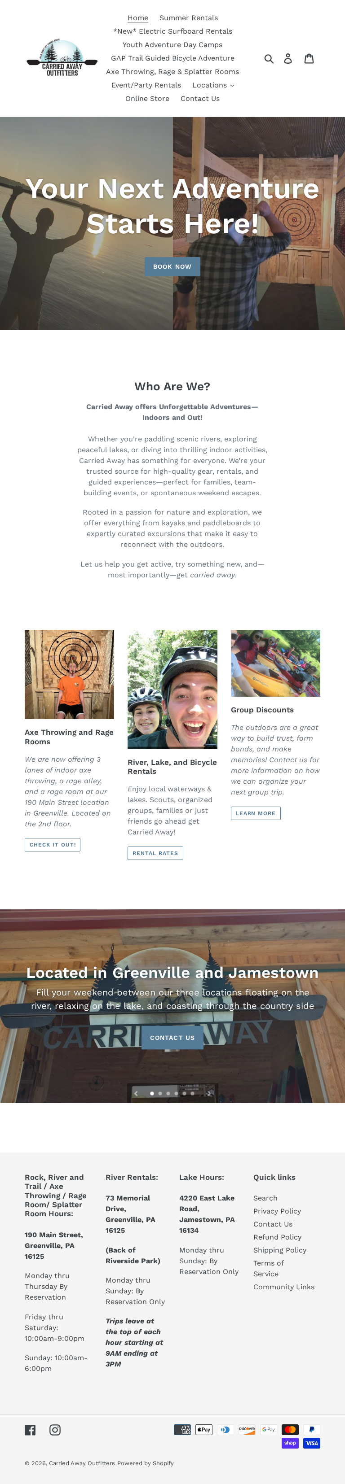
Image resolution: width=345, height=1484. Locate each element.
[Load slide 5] (185, 1094)
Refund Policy (277, 1237)
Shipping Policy (279, 1250)
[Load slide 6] (193, 1094)
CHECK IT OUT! (52, 845)
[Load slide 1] (152, 1094)
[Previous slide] (136, 1093)
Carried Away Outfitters (82, 1463)
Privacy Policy (277, 1211)
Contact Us (172, 1037)
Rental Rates (155, 853)
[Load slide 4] (177, 1094)
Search (265, 1198)
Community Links (283, 1287)
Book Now (172, 266)
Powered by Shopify (145, 1463)
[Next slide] (209, 1093)
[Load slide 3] (169, 1094)
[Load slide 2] (161, 1094)
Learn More (256, 813)
